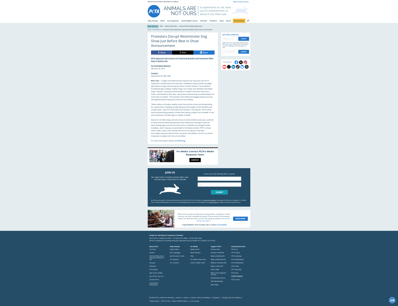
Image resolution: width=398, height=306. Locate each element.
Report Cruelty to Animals (241, 1)
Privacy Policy (153, 301)
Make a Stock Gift (217, 266)
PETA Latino (235, 280)
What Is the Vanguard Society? (218, 274)
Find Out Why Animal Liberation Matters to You (156, 257)
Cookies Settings (194, 301)
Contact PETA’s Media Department (190, 26)
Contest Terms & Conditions (200, 298)
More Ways (214, 285)
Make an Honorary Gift (218, 263)
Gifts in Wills (215, 269)
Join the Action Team (177, 256)
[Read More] (199, 219)
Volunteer (152, 266)
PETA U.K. (234, 249)
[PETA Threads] (247, 67)
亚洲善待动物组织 (237, 276)
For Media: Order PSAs (198, 259)
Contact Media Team (197, 263)
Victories (152, 263)
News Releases (153, 26)
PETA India (235, 266)
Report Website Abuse (179, 301)
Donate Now (215, 249)
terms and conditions (209, 200)
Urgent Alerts (174, 249)
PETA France (235, 253)
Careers (152, 253)
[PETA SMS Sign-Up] (229, 67)
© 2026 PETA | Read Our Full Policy (161, 298)
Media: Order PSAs (171, 26)
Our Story (152, 249)
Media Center (195, 249)
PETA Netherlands (237, 259)
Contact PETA (154, 280)
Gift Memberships (217, 281)
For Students (174, 259)
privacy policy (213, 202)
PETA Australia (236, 269)
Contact (186, 298)
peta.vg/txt (229, 44)
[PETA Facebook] (236, 62)
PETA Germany (236, 256)
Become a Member (217, 253)
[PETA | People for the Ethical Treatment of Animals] (154, 11)
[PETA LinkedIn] (233, 67)
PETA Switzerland (237, 263)
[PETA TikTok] (238, 67)
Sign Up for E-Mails (155, 273)
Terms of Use (165, 301)
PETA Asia (234, 273)
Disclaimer (215, 298)
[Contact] (183, 156)
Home (149, 30)
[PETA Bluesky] (242, 67)
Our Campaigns (175, 253)
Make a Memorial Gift (218, 259)
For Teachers (174, 263)
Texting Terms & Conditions (231, 298)
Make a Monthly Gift (218, 256)
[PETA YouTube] (224, 67)
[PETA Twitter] (241, 62)
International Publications (153, 284)
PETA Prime (153, 270)
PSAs (161, 26)
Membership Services (218, 278)
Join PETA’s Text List (156, 276)
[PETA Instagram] (245, 62)
